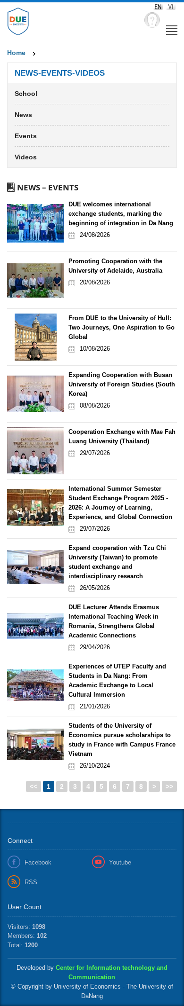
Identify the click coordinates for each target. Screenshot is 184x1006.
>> (169, 786)
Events (26, 136)
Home (16, 52)
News (23, 114)
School (26, 93)
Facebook (38, 862)
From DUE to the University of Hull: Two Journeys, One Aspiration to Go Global (121, 327)
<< (33, 786)
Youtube (120, 862)
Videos (26, 157)
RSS (31, 882)
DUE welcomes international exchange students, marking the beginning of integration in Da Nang (120, 214)
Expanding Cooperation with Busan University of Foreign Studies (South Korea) (121, 384)
